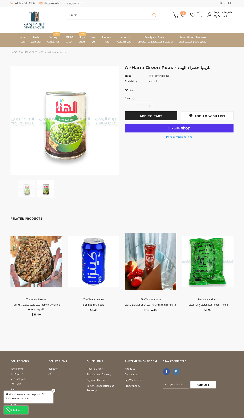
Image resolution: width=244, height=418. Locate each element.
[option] (64, 120)
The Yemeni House (159, 76)
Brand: (128, 76)
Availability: (131, 81)
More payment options (179, 137)
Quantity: (130, 98)
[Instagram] (176, 371)
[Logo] (35, 20)
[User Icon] (210, 14)
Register (229, 12)
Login (217, 12)
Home (13, 52)
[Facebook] (166, 371)
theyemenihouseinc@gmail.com (64, 3)
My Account (220, 16)
